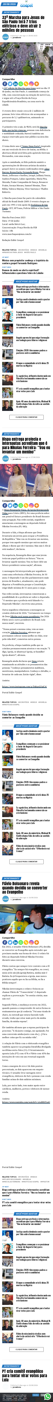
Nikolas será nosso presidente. (25, 616)
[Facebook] (4, 84)
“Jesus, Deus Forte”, (31, 146)
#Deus (34, 250)
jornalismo (17, 38)
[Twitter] (10, 84)
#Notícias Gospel (11, 705)
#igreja (43, 250)
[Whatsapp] (20, 84)
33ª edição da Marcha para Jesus (20, 88)
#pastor (45, 1182)
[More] (36, 84)
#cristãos (24, 250)
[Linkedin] (15, 84)
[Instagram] (31, 84)
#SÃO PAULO (30, 252)
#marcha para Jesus (13, 252)
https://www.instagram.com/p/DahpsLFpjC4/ (24, 686)
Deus (34, 661)
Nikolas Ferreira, (19, 632)
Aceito (35, 1395)
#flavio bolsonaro (12, 1179)
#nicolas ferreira (11, 1182)
